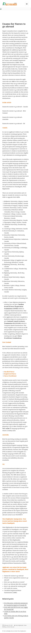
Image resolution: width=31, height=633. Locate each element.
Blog (5, 627)
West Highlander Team (21, 625)
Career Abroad (10, 627)
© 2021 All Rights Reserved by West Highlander (14, 631)
